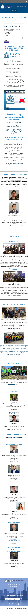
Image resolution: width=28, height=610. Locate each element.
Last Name (6, 37)
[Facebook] (9, 604)
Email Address (7, 33)
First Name (6, 35)
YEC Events (14, 132)
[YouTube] (18, 604)
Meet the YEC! (14, 134)
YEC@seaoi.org (17, 122)
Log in (14, 10)
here (22, 225)
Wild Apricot (14, 608)
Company (6, 40)
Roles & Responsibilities (14, 437)
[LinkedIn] (15, 604)
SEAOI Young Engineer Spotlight (14, 131)
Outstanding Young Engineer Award (14, 129)
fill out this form (16, 163)
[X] (12, 604)
